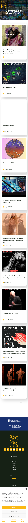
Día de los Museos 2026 (8, 163)
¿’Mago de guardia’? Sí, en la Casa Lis (11, 313)
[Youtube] (14, 449)
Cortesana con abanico (8, 125)
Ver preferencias (14, 516)
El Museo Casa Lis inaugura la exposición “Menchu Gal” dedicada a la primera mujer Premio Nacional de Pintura (13, 51)
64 (17, 402)
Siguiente (21, 402)
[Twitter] (8, 449)
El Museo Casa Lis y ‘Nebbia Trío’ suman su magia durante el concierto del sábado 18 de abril (13, 240)
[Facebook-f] (5, 449)
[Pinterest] (20, 449)
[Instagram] (11, 449)
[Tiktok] (17, 449)
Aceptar (14, 507)
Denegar (14, 512)
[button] (25, 489)
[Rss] (23, 449)
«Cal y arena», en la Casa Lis (9, 87)
